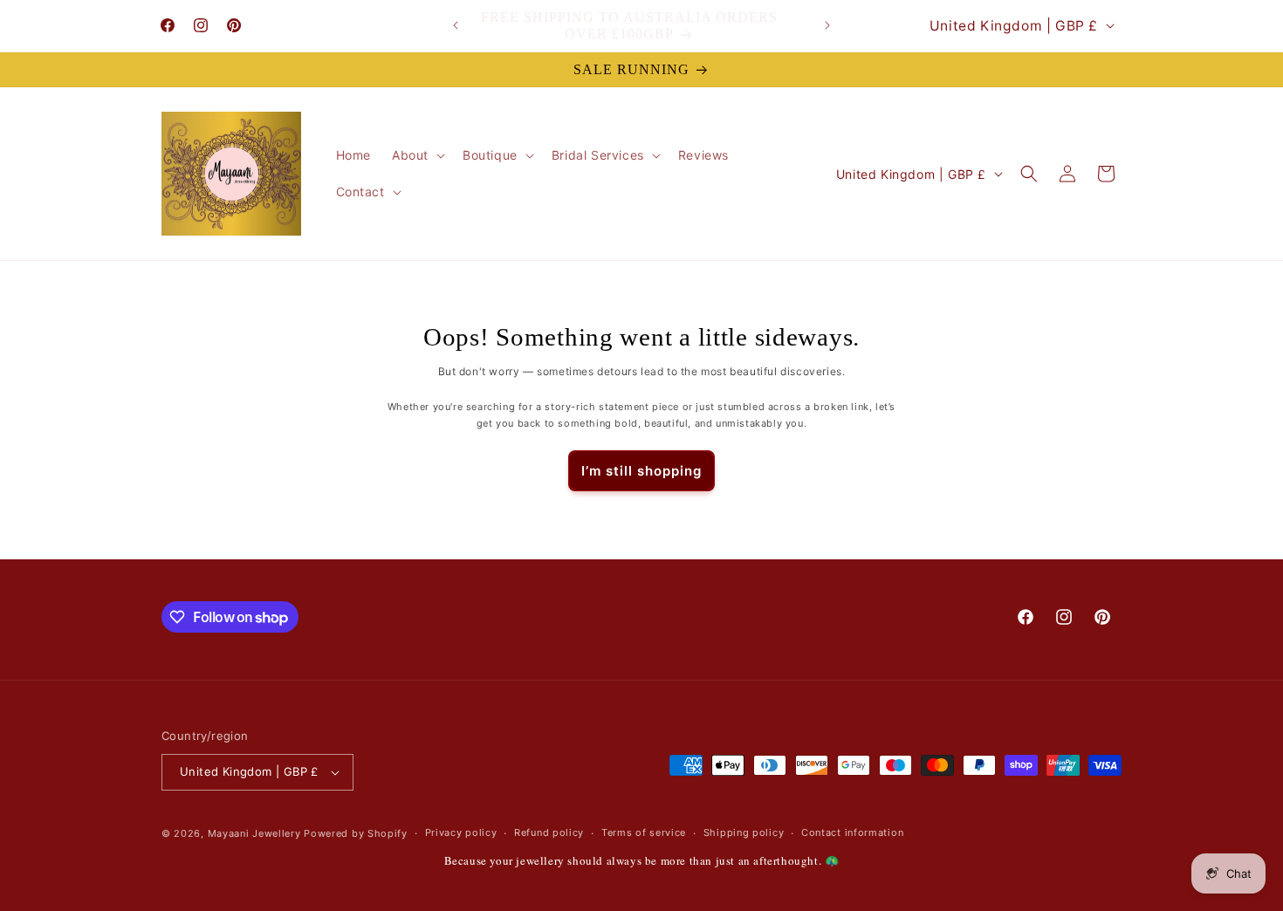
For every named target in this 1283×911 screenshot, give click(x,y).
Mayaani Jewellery (254, 833)
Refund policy (549, 832)
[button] (416, 155)
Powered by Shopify (356, 833)
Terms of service (643, 832)
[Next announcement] (827, 25)
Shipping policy (744, 832)
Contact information (852, 832)
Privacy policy (461, 832)
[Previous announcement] (455, 25)
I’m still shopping (641, 470)
